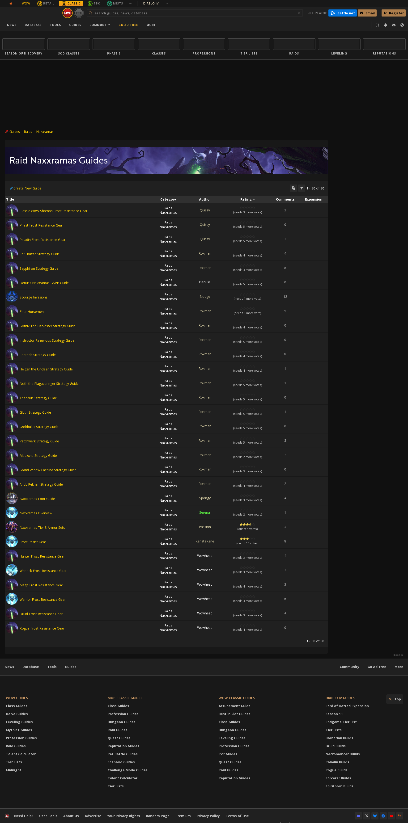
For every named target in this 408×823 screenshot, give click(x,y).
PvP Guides (228, 754)
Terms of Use (237, 816)
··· (130, 3)
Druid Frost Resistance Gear (41, 614)
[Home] (31, 13)
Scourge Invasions (33, 297)
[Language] (402, 25)
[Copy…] (293, 188)
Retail (49, 3)
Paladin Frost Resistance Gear (42, 239)
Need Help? (23, 816)
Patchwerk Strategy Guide (39, 441)
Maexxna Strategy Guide (38, 455)
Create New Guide (27, 188)
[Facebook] (383, 815)
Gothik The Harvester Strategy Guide (48, 326)
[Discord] (358, 815)
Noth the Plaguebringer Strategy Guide (49, 383)
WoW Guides (17, 698)
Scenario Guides (121, 762)
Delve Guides (17, 714)
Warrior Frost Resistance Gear (43, 599)
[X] (366, 815)
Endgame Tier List (341, 722)
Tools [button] (55, 25)
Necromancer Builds (343, 754)
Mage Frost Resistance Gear (41, 585)
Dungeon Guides (122, 722)
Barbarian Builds (339, 738)
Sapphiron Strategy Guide (39, 268)
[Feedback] (393, 25)
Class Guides (16, 706)
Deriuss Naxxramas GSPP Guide (44, 283)
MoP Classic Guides (125, 698)
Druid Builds (336, 746)
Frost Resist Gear (33, 542)
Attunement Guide (235, 706)
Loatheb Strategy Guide (38, 355)
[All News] (11, 3)
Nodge (205, 296)
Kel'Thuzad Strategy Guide (40, 254)
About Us (71, 816)
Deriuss (205, 282)
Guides (75, 25)
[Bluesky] (374, 815)
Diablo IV (155, 3)
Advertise (93, 816)
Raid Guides (16, 746)
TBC (97, 3)
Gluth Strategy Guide (35, 412)
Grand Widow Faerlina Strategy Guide (48, 470)
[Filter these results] (301, 188)
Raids (28, 131)
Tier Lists (14, 762)
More (399, 666)
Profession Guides (21, 738)
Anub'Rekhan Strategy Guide (41, 484)
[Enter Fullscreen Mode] (377, 25)
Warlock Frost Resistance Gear (43, 570)
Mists (118, 3)
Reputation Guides (123, 746)
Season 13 (334, 714)
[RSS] (399, 815)
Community (99, 25)
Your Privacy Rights (123, 816)
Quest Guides (119, 738)
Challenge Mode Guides (128, 770)
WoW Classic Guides (237, 698)
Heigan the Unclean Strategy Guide (46, 369)
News (12, 25)
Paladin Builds (337, 762)
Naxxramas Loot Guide (37, 498)
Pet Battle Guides (123, 754)
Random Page (158, 816)
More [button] (151, 25)
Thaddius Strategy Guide (38, 398)
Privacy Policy (208, 816)
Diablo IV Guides (340, 698)
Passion (205, 527)
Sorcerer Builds (338, 778)
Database (33, 25)
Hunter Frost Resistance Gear (42, 556)
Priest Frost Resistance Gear (41, 225)
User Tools (48, 816)
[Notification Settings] (385, 25)
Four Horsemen (32, 311)
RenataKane (205, 541)
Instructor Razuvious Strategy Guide (47, 340)
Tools (52, 666)
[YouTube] (391, 815)
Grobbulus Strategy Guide (39, 426)
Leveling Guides (19, 722)
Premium (183, 816)
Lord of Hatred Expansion (347, 706)
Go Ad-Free (128, 25)
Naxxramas (45, 131)
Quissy (205, 210)
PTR (79, 13)
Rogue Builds (337, 770)
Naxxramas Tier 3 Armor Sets (42, 527)
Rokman (205, 253)
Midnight (13, 770)
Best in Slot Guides (235, 714)
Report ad (398, 655)
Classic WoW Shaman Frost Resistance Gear (53, 211)
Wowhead (204, 555)
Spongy (205, 498)
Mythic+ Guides (19, 730)
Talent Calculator (21, 754)
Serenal (205, 512)
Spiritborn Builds (339, 786)
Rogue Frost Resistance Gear (42, 628)
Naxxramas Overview (36, 513)
